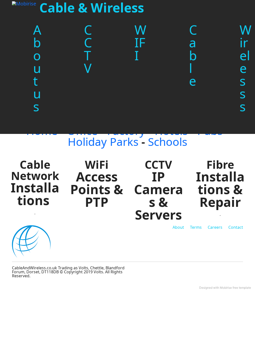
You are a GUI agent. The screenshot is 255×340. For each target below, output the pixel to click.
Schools (167, 141)
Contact (235, 227)
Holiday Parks (103, 141)
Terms (196, 227)
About (178, 227)
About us (37, 68)
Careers (215, 227)
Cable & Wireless (91, 7)
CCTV (88, 49)
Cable (193, 55)
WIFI (140, 42)
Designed (205, 287)
